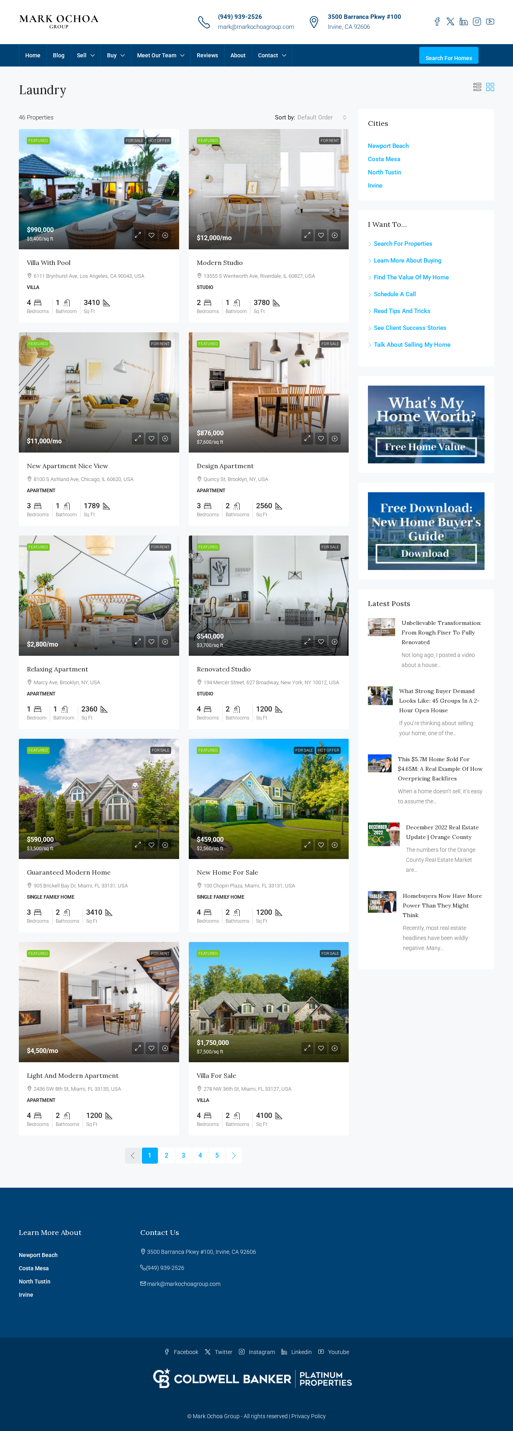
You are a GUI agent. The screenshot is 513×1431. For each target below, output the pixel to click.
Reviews (207, 55)
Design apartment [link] (225, 466)
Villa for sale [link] (216, 1075)
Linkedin (301, 1352)
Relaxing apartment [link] (57, 669)
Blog (59, 55)
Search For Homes (449, 58)
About (238, 55)
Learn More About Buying (408, 260)
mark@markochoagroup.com (256, 26)
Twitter (223, 1352)
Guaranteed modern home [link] (69, 872)
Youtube (338, 1352)
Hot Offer (159, 140)
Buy (112, 55)
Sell (82, 55)
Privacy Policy (308, 1416)
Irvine (375, 185)
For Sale (134, 140)
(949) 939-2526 (240, 16)
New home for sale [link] (227, 872)
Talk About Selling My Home (412, 344)
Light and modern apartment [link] (73, 1075)
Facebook (185, 1352)
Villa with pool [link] (49, 263)
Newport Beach (388, 146)
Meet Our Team (156, 55)
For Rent (330, 140)
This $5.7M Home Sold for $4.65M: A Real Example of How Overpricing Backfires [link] (440, 769)
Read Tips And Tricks (402, 311)
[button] (477, 87)
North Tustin (384, 172)
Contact (268, 55)
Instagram (261, 1352)
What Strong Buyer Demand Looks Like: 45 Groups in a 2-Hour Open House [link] (439, 700)
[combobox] (322, 117)
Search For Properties (403, 243)
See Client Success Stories (410, 327)
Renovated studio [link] (224, 669)
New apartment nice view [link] (67, 466)
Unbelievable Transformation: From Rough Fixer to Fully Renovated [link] (441, 632)
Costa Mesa (384, 159)
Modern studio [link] (220, 263)
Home (32, 55)
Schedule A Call (395, 294)
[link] (99, 189)
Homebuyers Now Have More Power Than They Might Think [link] (442, 905)
